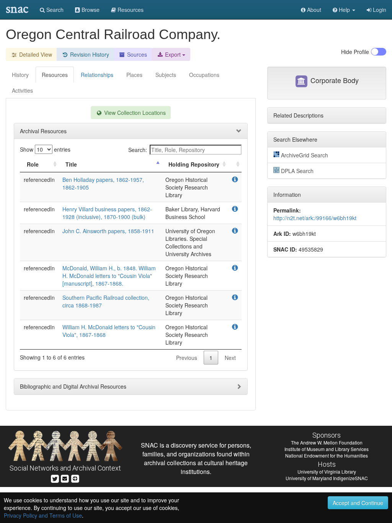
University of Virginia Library (326, 471)
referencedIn (39, 179)
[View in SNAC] (235, 179)
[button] (344, 9)
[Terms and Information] (75, 477)
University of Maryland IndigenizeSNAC (327, 478)
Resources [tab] (55, 74)
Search (54, 9)
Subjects (165, 74)
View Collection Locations (134, 112)
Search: (137, 150)
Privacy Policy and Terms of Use (43, 515)
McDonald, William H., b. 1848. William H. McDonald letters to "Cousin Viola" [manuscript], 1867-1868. (109, 275)
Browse (90, 9)
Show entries (45, 149)
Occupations (204, 74)
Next (230, 357)
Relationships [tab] (97, 74)
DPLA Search (297, 171)
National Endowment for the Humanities (326, 455)
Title (71, 164)
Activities (22, 90)
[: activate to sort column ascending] (235, 164)
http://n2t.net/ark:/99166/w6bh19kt (314, 218)
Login (378, 9)
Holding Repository (193, 164)
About (313, 9)
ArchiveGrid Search (304, 155)
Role (33, 164)
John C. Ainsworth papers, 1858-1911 (108, 231)
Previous (186, 357)
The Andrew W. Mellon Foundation (327, 442)
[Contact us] (64, 477)
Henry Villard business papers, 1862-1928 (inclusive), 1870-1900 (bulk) (107, 213)
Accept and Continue (358, 503)
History (20, 74)
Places (134, 74)
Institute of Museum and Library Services (326, 449)
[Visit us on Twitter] (55, 477)
